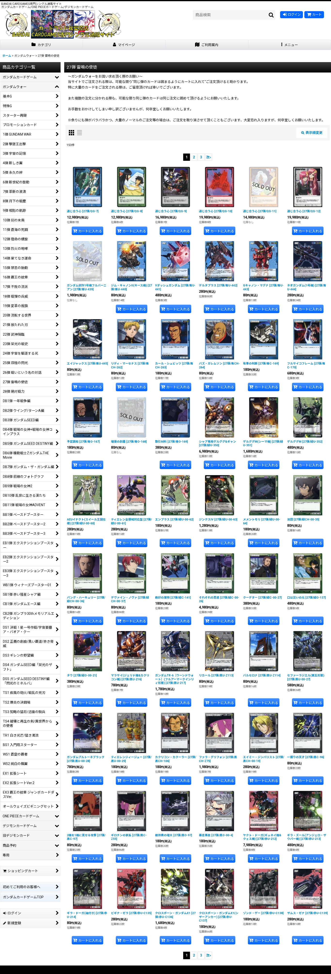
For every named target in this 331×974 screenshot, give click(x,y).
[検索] (271, 14)
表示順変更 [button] (314, 133)
